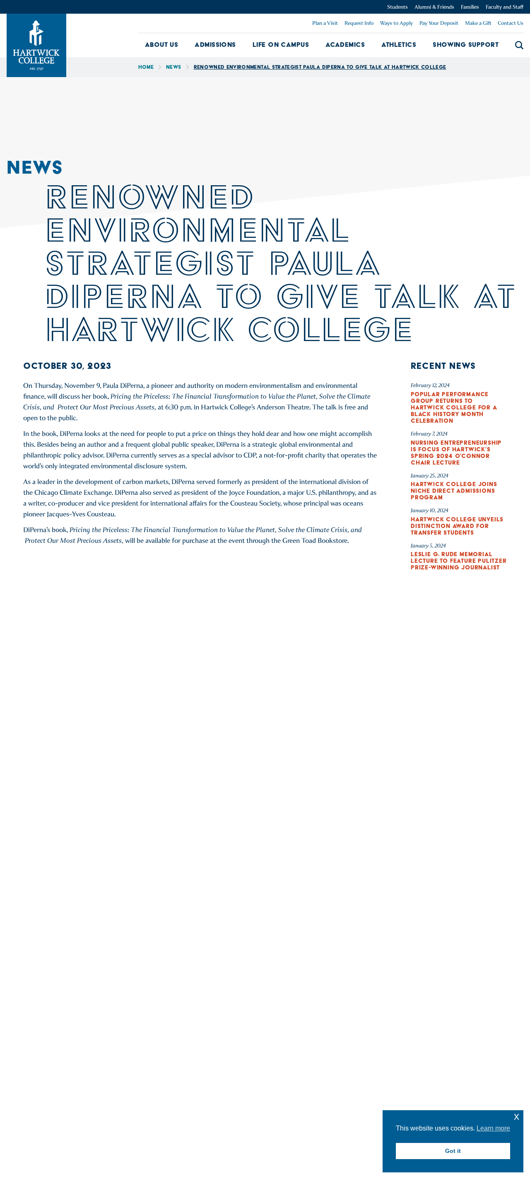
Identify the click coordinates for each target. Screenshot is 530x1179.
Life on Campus (281, 44)
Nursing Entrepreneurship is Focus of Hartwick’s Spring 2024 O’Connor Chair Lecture (456, 452)
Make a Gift (478, 23)
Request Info (358, 23)
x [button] (516, 1116)
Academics (345, 44)
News (173, 67)
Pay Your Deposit (438, 23)
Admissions (215, 44)
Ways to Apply (396, 23)
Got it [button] (453, 1151)
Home (146, 67)
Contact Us (510, 23)
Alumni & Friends (434, 6)
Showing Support (466, 44)
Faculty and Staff (504, 6)
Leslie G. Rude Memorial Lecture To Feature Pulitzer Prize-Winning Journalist (459, 561)
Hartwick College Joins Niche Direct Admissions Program (454, 491)
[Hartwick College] (36, 45)
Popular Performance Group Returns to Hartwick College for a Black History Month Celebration (454, 407)
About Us (161, 44)
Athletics (398, 44)
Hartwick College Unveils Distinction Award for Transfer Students (457, 526)
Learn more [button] (493, 1128)
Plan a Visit (325, 23)
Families (470, 6)
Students (397, 6)
